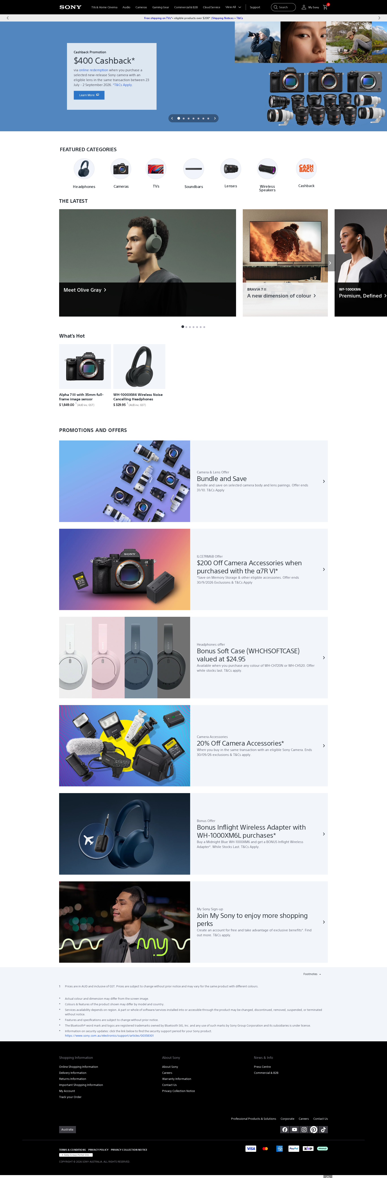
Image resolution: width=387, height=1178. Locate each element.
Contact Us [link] (169, 1085)
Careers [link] (167, 1073)
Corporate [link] (287, 1119)
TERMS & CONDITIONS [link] (72, 1149)
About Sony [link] (170, 1067)
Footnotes (310, 974)
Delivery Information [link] (72, 1073)
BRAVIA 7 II (256, 289)
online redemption (93, 70)
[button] (172, 118)
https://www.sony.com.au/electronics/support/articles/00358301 (109, 1036)
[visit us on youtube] (294, 1129)
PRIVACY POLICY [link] (98, 1149)
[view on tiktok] (323, 1129)
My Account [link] (67, 1091)
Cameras (141, 7)
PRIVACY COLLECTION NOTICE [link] (129, 1149)
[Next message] (379, 18)
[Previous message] (7, 18)
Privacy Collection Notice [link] (178, 1091)
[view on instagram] (304, 1129)
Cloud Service (211, 7)
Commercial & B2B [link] (266, 1073)
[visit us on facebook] (284, 1129)
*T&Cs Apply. (123, 85)
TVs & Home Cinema (104, 7)
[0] (323, 7)
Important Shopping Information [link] (81, 1085)
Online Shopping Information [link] (78, 1067)
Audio (126, 7)
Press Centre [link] (262, 1067)
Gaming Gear (160, 7)
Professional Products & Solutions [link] (253, 1119)
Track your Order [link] (70, 1097)
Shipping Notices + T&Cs (227, 18)
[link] (89, 95)
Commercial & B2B (186, 7)
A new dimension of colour (279, 296)
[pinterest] (313, 1129)
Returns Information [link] (72, 1079)
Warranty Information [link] (176, 1079)
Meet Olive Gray (82, 290)
